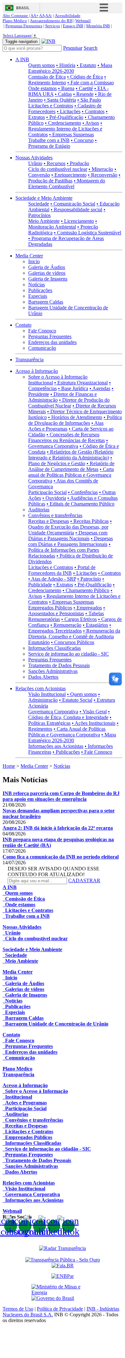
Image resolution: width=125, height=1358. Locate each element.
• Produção (78, 163)
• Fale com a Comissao (90, 82)
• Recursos (54, 163)
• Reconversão (102, 175)
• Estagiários (95, 625)
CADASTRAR (84, 880)
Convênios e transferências (55, 515)
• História (65, 65)
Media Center (29, 255)
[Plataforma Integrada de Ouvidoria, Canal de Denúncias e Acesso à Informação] (63, 1265)
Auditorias (38, 509)
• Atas (97, 423)
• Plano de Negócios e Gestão (70, 460)
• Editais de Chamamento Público (80, 504)
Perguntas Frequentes (23, 25)
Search (90, 48)
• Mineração (100, 169)
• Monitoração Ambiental (62, 224)
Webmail (83, 20)
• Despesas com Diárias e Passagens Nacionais (67, 535)
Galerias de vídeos (46, 273)
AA (42, 15)
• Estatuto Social (75, 700)
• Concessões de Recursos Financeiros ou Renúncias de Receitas (66, 437)
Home (9, 766)
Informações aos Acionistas (55, 746)
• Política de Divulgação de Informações (75, 420)
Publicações (40, 290)
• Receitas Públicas (89, 521)
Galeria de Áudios (46, 267)
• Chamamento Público (86, 590)
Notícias (36, 284)
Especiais (37, 296)
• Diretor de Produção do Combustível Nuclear (69, 402)
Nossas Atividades (34, 157)
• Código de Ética (85, 77)
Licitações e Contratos (50, 105)
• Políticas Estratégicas (70, 720)
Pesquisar (72, 48)
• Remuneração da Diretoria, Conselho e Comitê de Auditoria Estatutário (74, 636)
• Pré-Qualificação (64, 117)
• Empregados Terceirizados (69, 627)
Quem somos (41, 65)
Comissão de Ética (47, 77)
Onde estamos (42, 88)
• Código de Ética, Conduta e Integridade (69, 714)
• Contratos (93, 111)
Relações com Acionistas (40, 688)
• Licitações (68, 111)
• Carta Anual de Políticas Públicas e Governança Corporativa (66, 731)
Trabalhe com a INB (49, 140)
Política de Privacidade (60, 1309)
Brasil (22, 8)
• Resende (83, 94)
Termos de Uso (18, 1309)
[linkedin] (53, 1226)
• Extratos (63, 584)
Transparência (29, 359)
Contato (23, 325)
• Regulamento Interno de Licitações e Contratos (65, 128)
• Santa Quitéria (60, 100)
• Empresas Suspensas (71, 134)
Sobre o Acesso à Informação (58, 377)
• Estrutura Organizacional (81, 382)
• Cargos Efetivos (79, 619)
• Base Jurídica (73, 388)
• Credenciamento (63, 123)
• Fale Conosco (96, 752)
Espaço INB (73, 25)
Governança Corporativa (53, 711)
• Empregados (87, 607)
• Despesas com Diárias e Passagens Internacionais (70, 541)
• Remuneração (65, 625)
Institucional (40, 382)
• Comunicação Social (72, 203)
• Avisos (90, 123)
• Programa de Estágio (62, 143)
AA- (48, 15)
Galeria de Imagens (47, 278)
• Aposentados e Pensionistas (66, 610)
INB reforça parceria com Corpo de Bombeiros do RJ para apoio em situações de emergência (61, 796)
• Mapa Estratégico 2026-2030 (70, 68)
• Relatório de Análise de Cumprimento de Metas (71, 466)
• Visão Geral (93, 711)
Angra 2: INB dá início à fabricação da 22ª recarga (58, 828)
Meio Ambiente (44, 221)
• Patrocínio (89, 579)
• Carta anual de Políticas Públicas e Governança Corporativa (71, 474)
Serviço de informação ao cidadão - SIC (68, 654)
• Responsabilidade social (76, 209)
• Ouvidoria (54, 498)
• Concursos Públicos (72, 642)
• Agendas (99, 388)
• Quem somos (82, 694)
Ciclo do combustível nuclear (57, 169)
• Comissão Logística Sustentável (87, 232)
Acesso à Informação (36, 371)
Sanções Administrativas (53, 671)
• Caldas (63, 94)
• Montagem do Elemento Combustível (66, 183)
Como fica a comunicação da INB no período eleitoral (61, 856)
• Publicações (66, 752)
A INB (22, 59)
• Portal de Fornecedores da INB (62, 570)
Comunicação (42, 348)
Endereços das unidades (52, 342)
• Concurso (82, 140)
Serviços (52, 25)
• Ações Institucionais (93, 723)
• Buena (66, 88)
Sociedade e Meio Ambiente (43, 198)
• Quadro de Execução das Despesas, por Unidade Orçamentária (70, 526)
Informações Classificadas (54, 648)
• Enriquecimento (69, 175)
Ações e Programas (47, 429)
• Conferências (83, 492)
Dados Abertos (43, 677)
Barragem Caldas (45, 302)
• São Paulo (89, 100)
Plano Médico (15, 20)
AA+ (34, 15)
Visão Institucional (47, 694)
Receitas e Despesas (48, 521)
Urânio (35, 163)
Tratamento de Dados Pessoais (59, 665)
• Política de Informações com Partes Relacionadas (69, 549)
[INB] (48, 41)
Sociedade (38, 203)
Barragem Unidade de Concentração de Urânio (55, 1024)
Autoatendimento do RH (51, 20)
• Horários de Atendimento (75, 417)
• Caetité (84, 88)
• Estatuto (86, 65)
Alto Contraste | (16, 15)
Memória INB (98, 25)
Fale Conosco (42, 330)
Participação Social (47, 492)
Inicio (34, 261)
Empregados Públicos (50, 607)
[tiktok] (68, 1226)
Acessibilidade (67, 15)
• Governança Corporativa (68, 443)
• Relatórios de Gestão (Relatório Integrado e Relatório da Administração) (70, 454)
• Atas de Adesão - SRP (52, 579)
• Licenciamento (77, 221)
